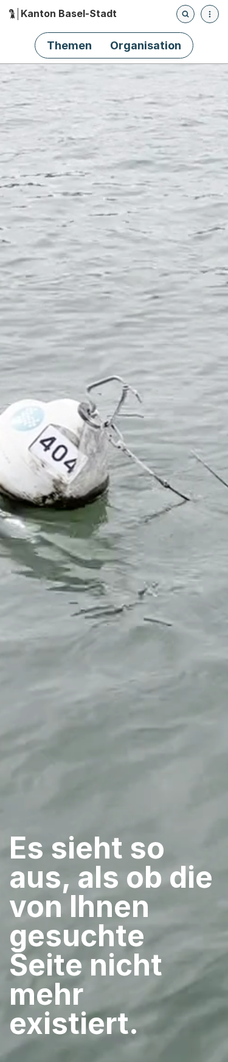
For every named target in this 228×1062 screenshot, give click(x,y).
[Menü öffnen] (210, 14)
